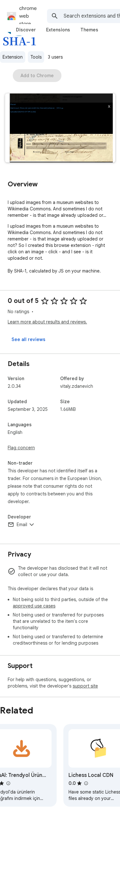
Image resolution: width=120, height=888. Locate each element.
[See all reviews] (28, 339)
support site (85, 686)
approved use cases (34, 606)
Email (22, 524)
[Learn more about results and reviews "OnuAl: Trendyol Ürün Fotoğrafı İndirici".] (8, 783)
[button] (60, 128)
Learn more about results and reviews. (47, 322)
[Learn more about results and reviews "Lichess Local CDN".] (85, 783)
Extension (13, 57)
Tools (36, 57)
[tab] (26, 30)
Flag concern (21, 448)
